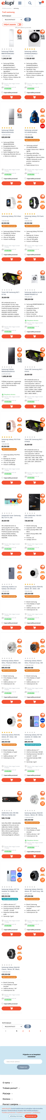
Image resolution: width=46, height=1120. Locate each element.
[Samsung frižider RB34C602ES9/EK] (11, 116)
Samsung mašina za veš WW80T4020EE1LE (33, 293)
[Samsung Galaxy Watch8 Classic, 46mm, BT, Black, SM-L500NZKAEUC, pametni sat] (11, 953)
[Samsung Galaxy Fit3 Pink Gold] (11, 426)
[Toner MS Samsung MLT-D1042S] (34, 426)
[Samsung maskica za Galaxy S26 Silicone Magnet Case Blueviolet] (11, 573)
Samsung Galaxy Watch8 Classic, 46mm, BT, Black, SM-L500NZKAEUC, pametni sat (11, 968)
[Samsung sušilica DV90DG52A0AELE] (34, 38)
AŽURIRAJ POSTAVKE (16, 1116)
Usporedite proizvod (10, 92)
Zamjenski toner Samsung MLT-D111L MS (11, 516)
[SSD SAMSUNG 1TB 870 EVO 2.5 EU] (34, 502)
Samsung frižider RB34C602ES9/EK (8, 131)
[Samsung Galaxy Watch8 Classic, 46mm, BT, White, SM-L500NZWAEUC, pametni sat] (34, 799)
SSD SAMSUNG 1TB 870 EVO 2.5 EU (33, 516)
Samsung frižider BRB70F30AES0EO (7, 52)
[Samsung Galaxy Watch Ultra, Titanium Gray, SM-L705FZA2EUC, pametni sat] (34, 647)
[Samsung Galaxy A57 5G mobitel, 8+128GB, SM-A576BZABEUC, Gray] (34, 721)
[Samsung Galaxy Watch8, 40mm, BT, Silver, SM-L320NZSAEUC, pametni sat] (34, 573)
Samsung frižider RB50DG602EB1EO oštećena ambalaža (9, 370)
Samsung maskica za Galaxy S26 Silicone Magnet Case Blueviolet (10, 588)
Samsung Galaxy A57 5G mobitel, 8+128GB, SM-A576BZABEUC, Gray (33, 736)
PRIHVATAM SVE (31, 1116)
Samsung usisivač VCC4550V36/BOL (31, 131)
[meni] (20, 3)
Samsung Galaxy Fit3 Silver (11, 216)
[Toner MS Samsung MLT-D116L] (11, 278)
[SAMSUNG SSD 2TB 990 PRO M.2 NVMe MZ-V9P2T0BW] (11, 799)
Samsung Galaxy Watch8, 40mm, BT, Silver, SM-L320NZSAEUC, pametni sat (34, 588)
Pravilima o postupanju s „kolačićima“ (28, 1112)
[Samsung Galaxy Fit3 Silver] (11, 202)
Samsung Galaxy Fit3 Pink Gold (11, 440)
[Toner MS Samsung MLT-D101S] (34, 355)
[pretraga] (30, 3)
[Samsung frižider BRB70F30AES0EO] (11, 38)
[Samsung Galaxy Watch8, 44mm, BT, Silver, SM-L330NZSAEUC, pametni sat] (11, 721)
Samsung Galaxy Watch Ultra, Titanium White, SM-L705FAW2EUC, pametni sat (11, 662)
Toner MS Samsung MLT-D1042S (34, 440)
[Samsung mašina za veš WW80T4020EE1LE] (34, 278)
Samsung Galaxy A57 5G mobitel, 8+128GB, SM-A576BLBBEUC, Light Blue (11, 890)
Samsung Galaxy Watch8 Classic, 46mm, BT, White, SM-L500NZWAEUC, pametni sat (34, 814)
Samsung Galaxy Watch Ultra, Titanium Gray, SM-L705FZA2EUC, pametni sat (34, 662)
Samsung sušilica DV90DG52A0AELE (30, 52)
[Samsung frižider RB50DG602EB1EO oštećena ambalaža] (11, 355)
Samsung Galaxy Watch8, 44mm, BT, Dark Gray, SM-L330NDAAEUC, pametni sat (34, 890)
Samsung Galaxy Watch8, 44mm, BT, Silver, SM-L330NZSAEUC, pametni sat (11, 736)
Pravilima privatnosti (8, 1112)
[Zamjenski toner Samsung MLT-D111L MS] (11, 502)
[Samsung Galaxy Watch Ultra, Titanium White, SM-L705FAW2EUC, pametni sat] (11, 647)
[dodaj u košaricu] (11, 97)
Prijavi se (23, 1067)
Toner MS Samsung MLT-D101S (34, 370)
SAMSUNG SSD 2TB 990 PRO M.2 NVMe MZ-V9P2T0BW (10, 814)
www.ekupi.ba (6, 1108)
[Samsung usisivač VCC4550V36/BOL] (34, 116)
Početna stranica (6, 8)
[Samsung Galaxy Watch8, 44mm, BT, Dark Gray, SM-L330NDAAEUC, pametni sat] (34, 875)
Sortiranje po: (6, 16)
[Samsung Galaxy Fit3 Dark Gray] (34, 202)
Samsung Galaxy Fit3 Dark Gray (34, 217)
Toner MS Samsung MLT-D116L (11, 293)
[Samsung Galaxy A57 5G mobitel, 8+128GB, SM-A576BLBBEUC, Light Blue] (11, 875)
